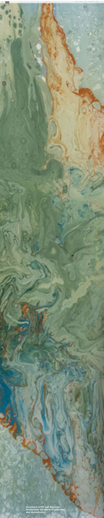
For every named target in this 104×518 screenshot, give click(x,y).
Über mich (81, 1)
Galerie (76, 1)
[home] (7, 1)
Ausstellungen (91, 1)
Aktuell (85, 1)
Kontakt (96, 1)
